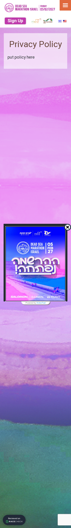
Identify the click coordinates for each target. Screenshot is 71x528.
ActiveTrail (41, 303)
